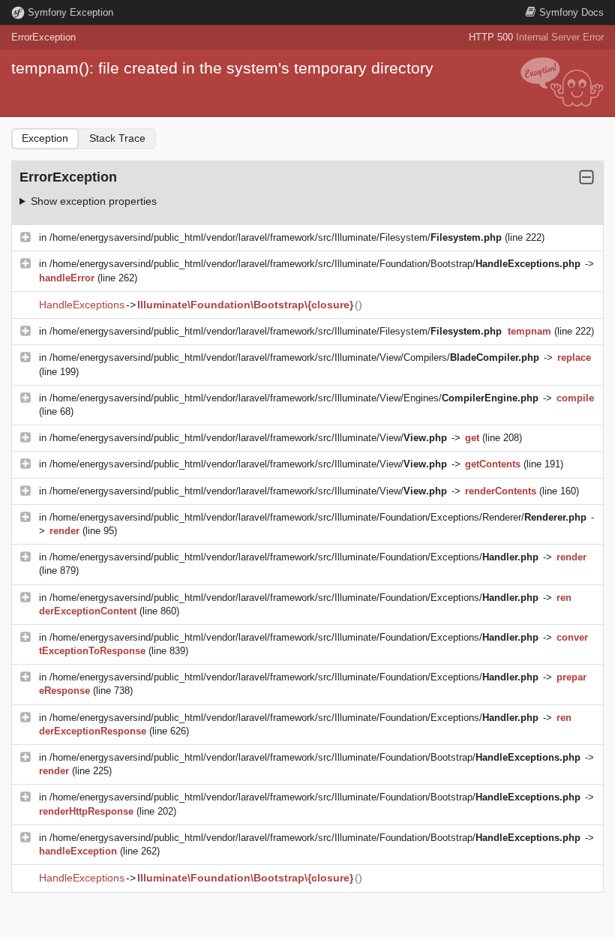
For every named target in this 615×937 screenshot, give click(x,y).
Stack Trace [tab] (117, 138)
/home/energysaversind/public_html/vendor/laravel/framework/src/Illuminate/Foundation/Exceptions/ (294, 557)
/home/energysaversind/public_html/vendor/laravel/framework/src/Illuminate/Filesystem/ (276, 237)
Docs (571, 12)
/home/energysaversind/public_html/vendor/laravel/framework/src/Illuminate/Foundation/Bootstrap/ (315, 263)
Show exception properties (94, 201)
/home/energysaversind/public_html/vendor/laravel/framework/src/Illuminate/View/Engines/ (294, 398)
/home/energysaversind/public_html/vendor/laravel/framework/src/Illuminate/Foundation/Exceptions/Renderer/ (318, 517)
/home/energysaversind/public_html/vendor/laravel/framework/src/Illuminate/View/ (248, 437)
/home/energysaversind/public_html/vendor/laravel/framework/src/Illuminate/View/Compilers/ (294, 357)
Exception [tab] (45, 138)
